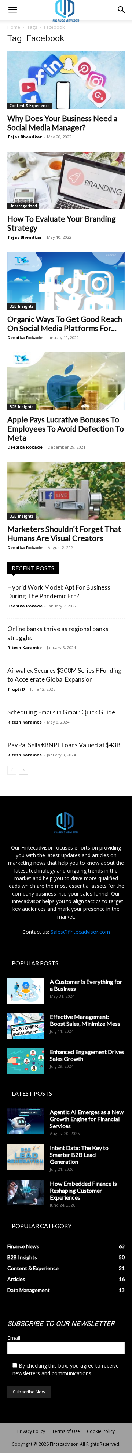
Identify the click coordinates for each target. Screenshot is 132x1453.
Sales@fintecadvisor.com (80, 931)
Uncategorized (23, 205)
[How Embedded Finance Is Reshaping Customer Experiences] (25, 1192)
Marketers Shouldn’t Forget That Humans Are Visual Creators (64, 533)
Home (13, 27)
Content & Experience (30, 105)
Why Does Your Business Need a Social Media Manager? (62, 123)
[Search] (121, 10)
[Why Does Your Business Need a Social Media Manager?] (66, 80)
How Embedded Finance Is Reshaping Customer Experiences (83, 1190)
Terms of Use (66, 1431)
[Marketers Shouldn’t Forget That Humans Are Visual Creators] (66, 491)
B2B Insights (22, 306)
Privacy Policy (31, 1431)
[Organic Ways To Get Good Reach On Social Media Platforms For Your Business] (66, 281)
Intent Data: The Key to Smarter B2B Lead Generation (79, 1154)
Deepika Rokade (25, 337)
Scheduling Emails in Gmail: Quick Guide (61, 712)
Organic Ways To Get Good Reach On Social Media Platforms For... (64, 323)
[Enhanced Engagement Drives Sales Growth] (25, 1061)
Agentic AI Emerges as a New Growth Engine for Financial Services (87, 1118)
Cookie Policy (101, 1431)
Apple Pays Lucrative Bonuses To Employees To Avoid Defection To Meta (65, 428)
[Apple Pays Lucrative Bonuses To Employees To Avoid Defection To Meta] (66, 381)
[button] (12, 10)
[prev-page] (11, 770)
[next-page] (23, 770)
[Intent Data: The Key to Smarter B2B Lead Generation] (25, 1157)
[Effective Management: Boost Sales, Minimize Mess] (25, 1026)
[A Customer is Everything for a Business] (25, 991)
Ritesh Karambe (24, 647)
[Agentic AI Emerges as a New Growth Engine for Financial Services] (25, 1121)
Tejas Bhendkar (24, 136)
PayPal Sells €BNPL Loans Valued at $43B (64, 745)
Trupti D (16, 689)
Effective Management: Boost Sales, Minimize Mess (85, 1020)
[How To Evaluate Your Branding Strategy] (66, 180)
